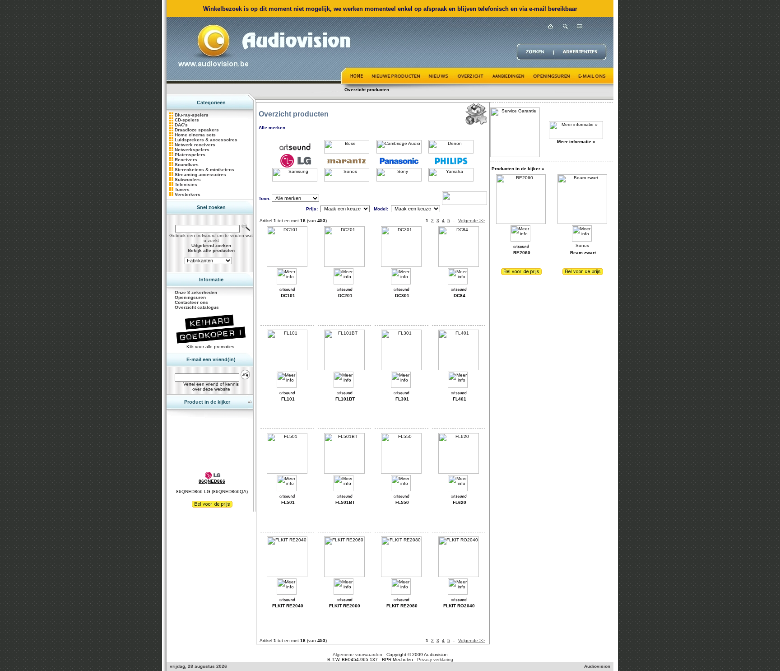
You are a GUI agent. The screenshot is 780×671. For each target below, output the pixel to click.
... (453, 220)
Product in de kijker (207, 402)
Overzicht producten (366, 89)
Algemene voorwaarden (357, 654)
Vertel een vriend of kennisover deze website (211, 386)
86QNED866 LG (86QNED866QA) (212, 491)
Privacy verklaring (435, 659)
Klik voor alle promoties (211, 346)
